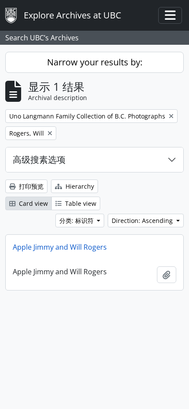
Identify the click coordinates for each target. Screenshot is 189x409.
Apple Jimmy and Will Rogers (60, 247)
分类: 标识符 (77, 220)
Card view (32, 203)
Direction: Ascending (143, 220)
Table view (79, 203)
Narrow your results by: (94, 62)
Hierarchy (79, 186)
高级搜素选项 (39, 159)
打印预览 (30, 186)
